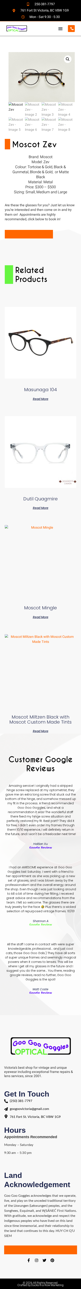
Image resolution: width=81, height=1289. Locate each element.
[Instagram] (36, 1260)
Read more (40, 398)
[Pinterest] (52, 1260)
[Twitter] (44, 1260)
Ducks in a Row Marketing (47, 1285)
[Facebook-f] (29, 1260)
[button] (60, 28)
